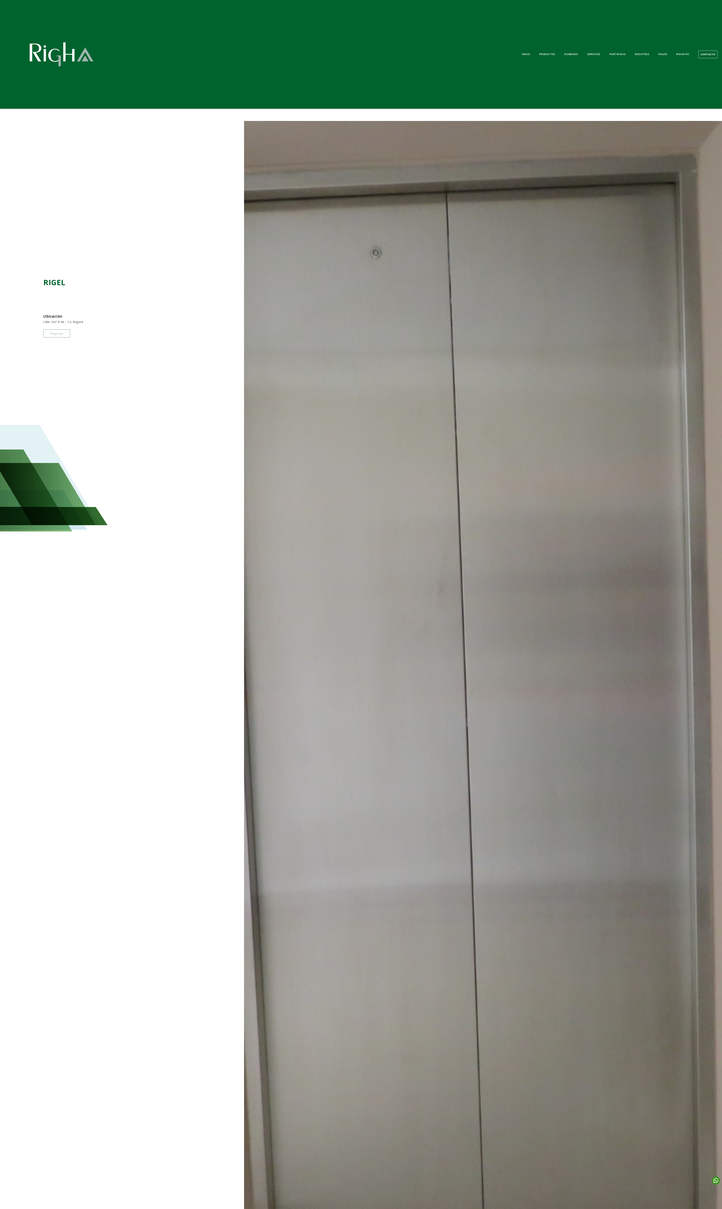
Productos (547, 54)
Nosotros (642, 54)
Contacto (708, 54)
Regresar (56, 333)
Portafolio (617, 54)
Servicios (593, 54)
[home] (61, 54)
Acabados (571, 54)
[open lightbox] (483, 665)
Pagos (662, 54)
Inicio (526, 54)
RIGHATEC (682, 54)
